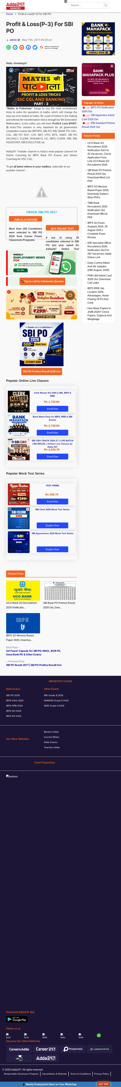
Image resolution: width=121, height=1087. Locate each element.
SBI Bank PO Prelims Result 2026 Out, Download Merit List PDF (99, 175)
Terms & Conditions (80, 1074)
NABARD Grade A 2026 (56, 700)
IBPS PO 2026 (13, 716)
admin (13, 39)
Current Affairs (51, 737)
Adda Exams (50, 742)
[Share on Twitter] (35, 47)
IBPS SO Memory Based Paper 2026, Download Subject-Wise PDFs (98, 192)
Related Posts (15, 573)
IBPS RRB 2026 (14, 705)
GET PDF (103, 1084)
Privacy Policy (101, 1074)
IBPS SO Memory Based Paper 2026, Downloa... (20, 637)
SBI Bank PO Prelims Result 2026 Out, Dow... (59, 605)
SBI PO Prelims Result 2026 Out (41, 371)
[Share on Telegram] (15, 47)
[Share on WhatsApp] (8, 47)
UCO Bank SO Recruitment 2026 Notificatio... (21, 605)
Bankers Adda (51, 732)
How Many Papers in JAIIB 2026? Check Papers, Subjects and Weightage (99, 313)
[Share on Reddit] (21, 47)
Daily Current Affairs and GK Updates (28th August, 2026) (98, 266)
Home (9, 14)
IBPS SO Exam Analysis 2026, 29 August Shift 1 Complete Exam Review (97, 230)
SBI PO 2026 (13, 695)
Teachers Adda (52, 747)
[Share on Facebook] (28, 47)
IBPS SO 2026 (13, 711)
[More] (66, 2)
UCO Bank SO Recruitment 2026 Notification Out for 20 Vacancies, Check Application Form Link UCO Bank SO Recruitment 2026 (99, 154)
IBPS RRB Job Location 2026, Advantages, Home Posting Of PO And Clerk (98, 295)
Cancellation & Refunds (54, 1074)
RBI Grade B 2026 (53, 695)
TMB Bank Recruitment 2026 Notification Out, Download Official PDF (97, 210)
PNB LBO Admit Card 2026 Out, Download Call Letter (99, 279)
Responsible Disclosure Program (21, 1074)
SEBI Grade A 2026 (54, 705)
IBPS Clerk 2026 (14, 700)
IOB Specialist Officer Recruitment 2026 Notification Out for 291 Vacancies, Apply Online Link (99, 250)
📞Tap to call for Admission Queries (42, 281)
